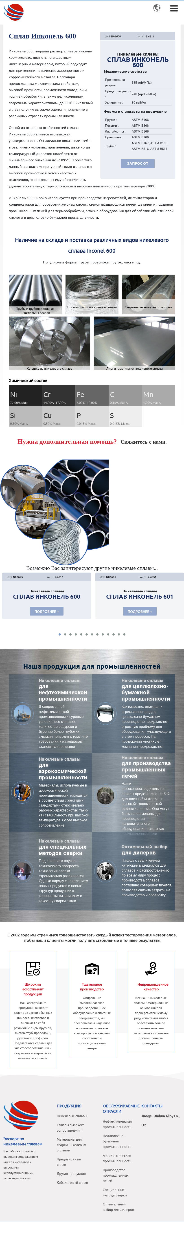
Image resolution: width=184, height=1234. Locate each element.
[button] (59, 634)
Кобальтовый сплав (72, 1182)
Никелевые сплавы (72, 1116)
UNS (107, 36)
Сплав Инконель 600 (46, 596)
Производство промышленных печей (116, 1175)
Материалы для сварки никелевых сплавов (71, 1144)
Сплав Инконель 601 (139, 596)
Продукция (69, 1105)
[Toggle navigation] (174, 8)
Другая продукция (71, 1173)
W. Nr (141, 36)
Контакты (151, 1105)
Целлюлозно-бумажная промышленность (117, 1141)
